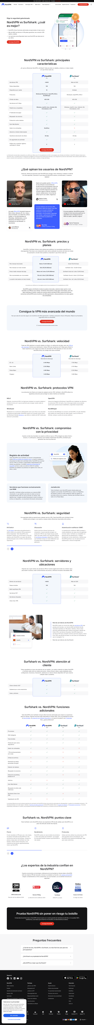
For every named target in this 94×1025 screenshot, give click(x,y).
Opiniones (9, 996)
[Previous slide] (8, 549)
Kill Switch (11, 530)
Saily (74, 1001)
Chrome (51, 1014)
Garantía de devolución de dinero (14, 990)
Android (35, 1014)
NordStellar (76, 996)
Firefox (59, 1014)
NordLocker (76, 993)
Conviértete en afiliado (32, 1003)
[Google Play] (81, 977)
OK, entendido (14, 1015)
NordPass (75, 990)
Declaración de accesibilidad (55, 996)
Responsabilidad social (32, 996)
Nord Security (76, 985)
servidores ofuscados (41, 537)
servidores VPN (78, 625)
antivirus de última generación (36, 804)
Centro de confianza (32, 998)
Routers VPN (10, 993)
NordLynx (21, 415)
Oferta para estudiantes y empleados (15, 998)
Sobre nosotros (10, 985)
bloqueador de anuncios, (74, 804)
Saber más (37, 4)
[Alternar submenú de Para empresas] (50, 4)
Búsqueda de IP (31, 988)
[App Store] (69, 977)
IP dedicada (69, 718)
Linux (27, 1014)
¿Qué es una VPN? (31, 985)
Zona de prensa (31, 1001)
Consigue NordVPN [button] (83, 4)
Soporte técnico (65, 4)
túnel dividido (26, 718)
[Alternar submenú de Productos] (76, 4)
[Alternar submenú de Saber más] (40, 4)
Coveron (75, 998)
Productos (72, 4)
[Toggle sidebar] (91, 4)
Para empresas (45, 4)
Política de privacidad (57, 988)
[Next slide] (12, 549)
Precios (15, 4)
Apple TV (82, 1014)
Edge (66, 1014)
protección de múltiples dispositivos (41, 718)
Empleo (13, 988)
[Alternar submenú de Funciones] (23, 4)
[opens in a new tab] (8, 978)
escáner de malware (62, 804)
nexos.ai (75, 1003)
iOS (43, 1014)
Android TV (74, 1014)
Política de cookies (7, 1011)
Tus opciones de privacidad (54, 990)
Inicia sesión (58, 4)
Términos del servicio (57, 993)
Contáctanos (51, 998)
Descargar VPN (28, 4)
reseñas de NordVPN (66, 875)
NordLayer (75, 988)
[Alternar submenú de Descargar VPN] (33, 4)
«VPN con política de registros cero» (22, 459)
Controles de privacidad (14, 1019)
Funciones (20, 4)
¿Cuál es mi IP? (30, 990)
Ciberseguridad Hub (32, 993)
